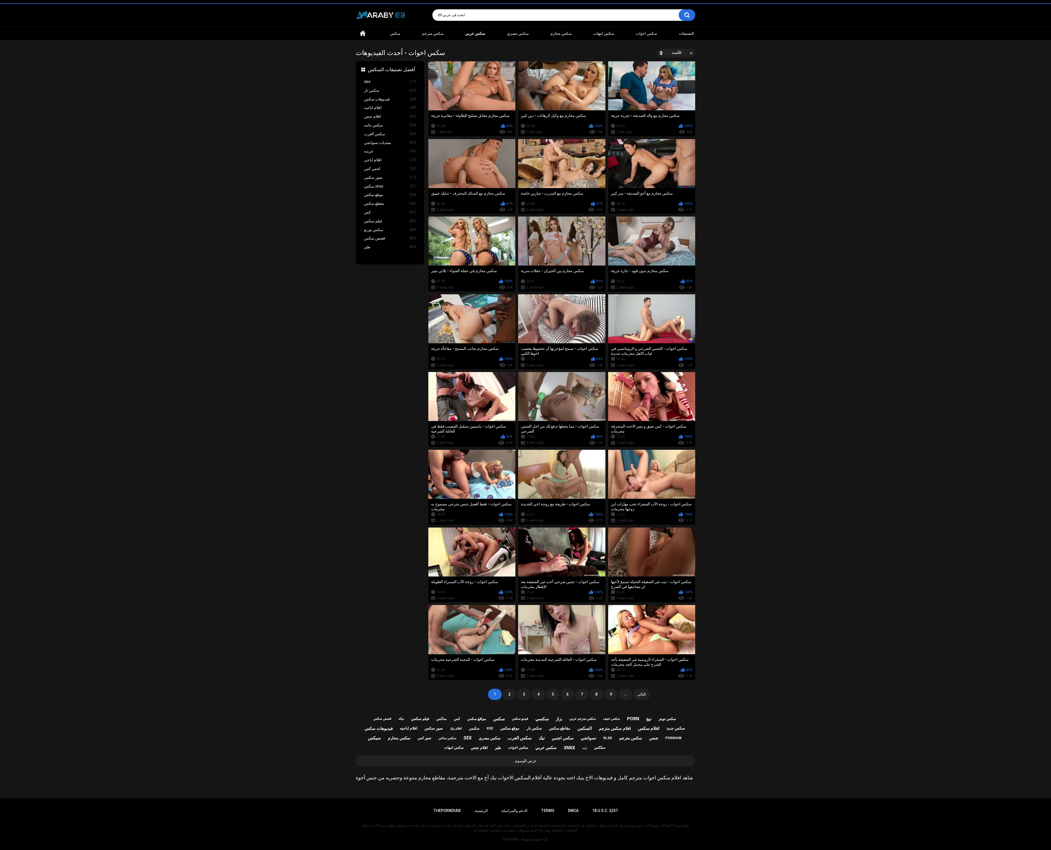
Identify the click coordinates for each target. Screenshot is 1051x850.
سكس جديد (675, 728)
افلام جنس (390, 116)
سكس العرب (390, 134)
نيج (648, 718)
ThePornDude (447, 810)
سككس (599, 747)
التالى (641, 694)
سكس (395, 33)
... (625, 694)
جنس (653, 738)
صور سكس (390, 177)
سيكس (374, 737)
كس (390, 212)
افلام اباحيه (390, 107)
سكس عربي (546, 747)
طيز (390, 247)
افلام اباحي (390, 160)
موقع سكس (390, 194)
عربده (390, 151)
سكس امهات (603, 33)
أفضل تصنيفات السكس (391, 69)
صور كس (424, 738)
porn (633, 718)
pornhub (673, 738)
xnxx (569, 747)
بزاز (559, 718)
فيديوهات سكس (390, 99)
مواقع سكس (476, 719)
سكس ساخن (447, 738)
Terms (547, 810)
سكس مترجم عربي (582, 719)
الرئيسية (481, 810)
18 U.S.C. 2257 (605, 810)
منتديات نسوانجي (390, 142)
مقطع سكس (390, 203)
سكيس (474, 728)
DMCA (573, 810)
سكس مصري (518, 33)
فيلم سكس (390, 221)
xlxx (390, 81)
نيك (542, 737)
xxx (490, 728)
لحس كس (390, 168)
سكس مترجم (433, 33)
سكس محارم (561, 33)
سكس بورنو (390, 229)
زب (584, 748)
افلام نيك (456, 728)
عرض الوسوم (525, 761)
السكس (585, 728)
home (362, 34)
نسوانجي (588, 738)
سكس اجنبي (563, 738)
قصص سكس (390, 238)
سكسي (542, 718)
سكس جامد (390, 125)
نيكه (401, 719)
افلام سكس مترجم (615, 728)
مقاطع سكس (559, 728)
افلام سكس (648, 728)
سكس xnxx (390, 186)
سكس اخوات (646, 33)
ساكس (441, 719)
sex (467, 737)
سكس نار (390, 90)
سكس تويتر (667, 719)
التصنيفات (686, 33)
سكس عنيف (611, 719)
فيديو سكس (520, 719)
